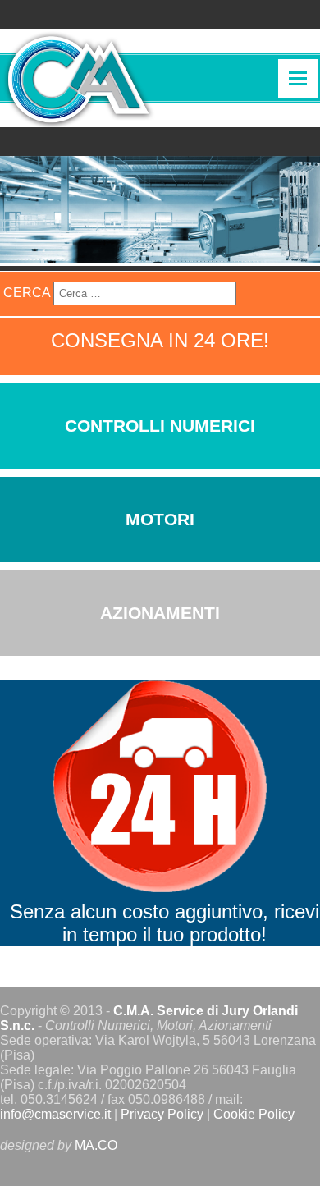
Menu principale (298, 78)
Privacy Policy (162, 1114)
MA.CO (96, 1145)
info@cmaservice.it (55, 1114)
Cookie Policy (254, 1114)
